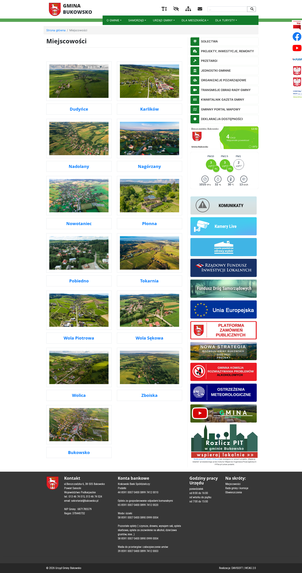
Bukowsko (79, 452)
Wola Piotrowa (79, 338)
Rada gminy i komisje (236, 488)
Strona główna (56, 30)
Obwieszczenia (233, 492)
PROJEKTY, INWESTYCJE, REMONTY (227, 51)
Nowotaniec (79, 223)
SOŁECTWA (209, 41)
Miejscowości (232, 484)
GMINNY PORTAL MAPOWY (220, 109)
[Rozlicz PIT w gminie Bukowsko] (224, 440)
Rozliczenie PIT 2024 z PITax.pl (206, 459)
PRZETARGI (209, 61)
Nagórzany (149, 166)
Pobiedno (79, 281)
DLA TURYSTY (225, 20)
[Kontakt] (197, 9)
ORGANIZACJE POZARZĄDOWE (223, 80)
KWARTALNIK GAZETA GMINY (222, 99)
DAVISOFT (237, 568)
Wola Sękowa (149, 338)
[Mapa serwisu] (185, 9)
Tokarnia (149, 281)
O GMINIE (113, 20)
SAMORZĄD (136, 20)
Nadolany (79, 166)
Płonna (149, 223)
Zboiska (149, 395)
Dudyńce (79, 109)
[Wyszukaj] (251, 9)
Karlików (149, 109)
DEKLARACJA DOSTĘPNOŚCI (222, 119)
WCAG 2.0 (250, 568)
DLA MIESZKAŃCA (194, 20)
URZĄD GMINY (163, 20)
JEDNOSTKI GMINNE (216, 70)
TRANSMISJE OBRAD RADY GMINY (226, 90)
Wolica (79, 395)
